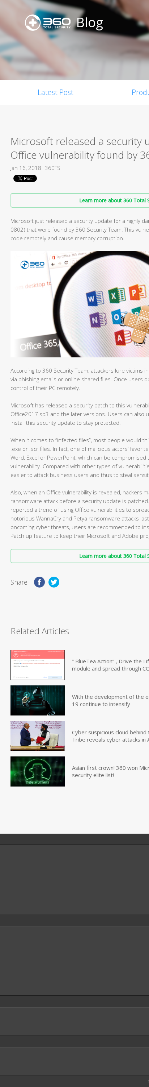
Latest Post (55, 92)
